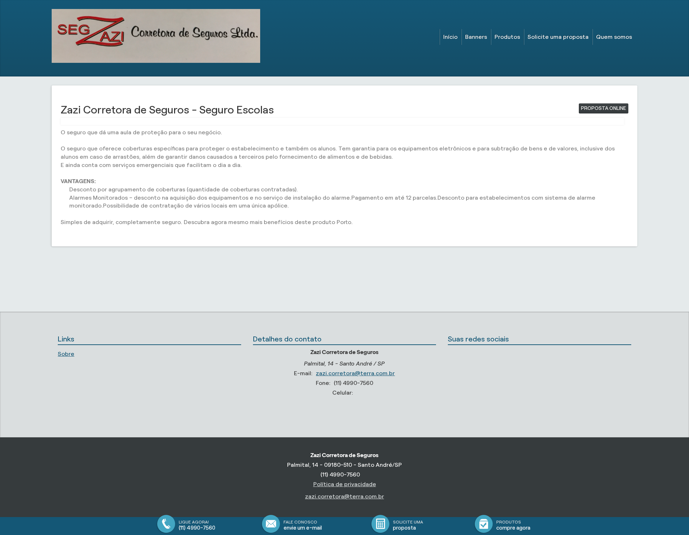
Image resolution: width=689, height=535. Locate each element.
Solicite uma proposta (558, 37)
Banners (476, 37)
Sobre (66, 354)
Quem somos (614, 37)
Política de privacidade (344, 484)
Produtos (507, 37)
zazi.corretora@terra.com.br (355, 373)
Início (450, 37)
